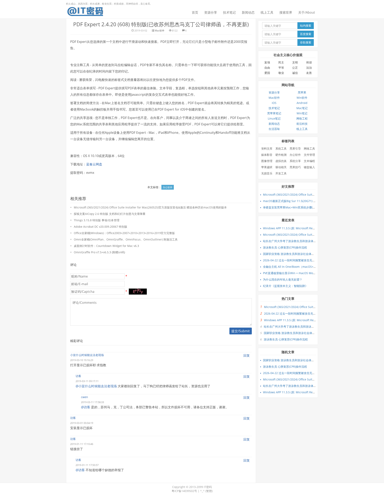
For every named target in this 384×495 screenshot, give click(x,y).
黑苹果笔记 (274, 113)
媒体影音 (266, 155)
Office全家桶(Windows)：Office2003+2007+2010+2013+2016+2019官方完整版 (124, 233)
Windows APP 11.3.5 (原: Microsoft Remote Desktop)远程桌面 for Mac (308, 228)
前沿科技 (302, 124)
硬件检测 (281, 155)
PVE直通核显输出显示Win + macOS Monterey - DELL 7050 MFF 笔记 (306, 273)
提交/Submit (240, 331)
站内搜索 (305, 25)
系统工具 (281, 148)
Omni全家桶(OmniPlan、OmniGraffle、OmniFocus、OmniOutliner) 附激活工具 (126, 239)
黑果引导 (295, 148)
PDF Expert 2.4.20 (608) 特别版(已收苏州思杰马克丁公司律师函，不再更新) (161, 24)
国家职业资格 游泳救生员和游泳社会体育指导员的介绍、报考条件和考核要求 (311, 254)
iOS (274, 103)
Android (302, 103)
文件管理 (309, 155)
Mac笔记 (302, 108)
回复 (246, 355)
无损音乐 (266, 173)
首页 (195, 12)
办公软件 (167, 187)
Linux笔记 (274, 118)
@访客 (85, 407)
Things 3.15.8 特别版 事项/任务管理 (96, 220)
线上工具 (267, 12)
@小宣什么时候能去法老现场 (96, 386)
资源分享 (210, 12)
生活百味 (274, 129)
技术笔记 (229, 12)
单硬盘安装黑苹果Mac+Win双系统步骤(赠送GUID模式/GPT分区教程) (306, 207)
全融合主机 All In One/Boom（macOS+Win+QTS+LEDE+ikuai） (304, 267)
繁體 (209, 491)
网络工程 (302, 118)
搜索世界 (285, 12)
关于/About (306, 12)
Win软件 (302, 98)
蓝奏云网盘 (94, 164)
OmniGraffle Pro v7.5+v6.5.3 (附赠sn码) (99, 252)
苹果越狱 (266, 167)
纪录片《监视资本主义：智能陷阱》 (285, 286)
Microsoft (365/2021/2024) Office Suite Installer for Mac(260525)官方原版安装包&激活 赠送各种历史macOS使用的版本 (150, 207)
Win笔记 (302, 113)
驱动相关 (281, 167)
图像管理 (266, 161)
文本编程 (309, 161)
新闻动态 (248, 12)
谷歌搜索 (305, 42)
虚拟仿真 (281, 161)
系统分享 (295, 161)
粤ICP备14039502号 (184, 491)
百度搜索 (305, 34)
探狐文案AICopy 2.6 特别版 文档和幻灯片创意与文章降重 (109, 214)
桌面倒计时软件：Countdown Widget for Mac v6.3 (106, 246)
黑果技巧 (295, 167)
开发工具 (281, 173)
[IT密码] (85, 11)
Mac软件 (159, 30)
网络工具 (309, 148)
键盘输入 (309, 167)
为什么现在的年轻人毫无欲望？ (282, 279)
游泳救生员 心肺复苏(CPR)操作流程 (285, 247)
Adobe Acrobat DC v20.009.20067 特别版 (100, 226)
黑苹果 (302, 92)
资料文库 (266, 148)
